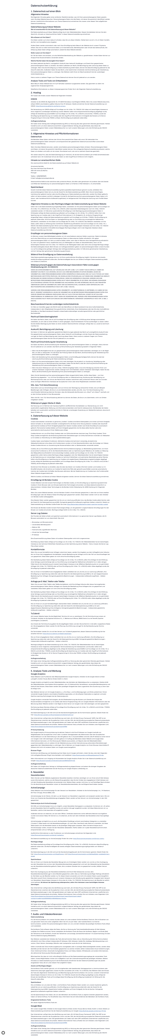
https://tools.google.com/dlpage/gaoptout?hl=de (87, 755)
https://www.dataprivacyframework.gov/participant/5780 (49, 726)
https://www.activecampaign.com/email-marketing (47, 835)
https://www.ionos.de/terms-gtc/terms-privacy (50, 106)
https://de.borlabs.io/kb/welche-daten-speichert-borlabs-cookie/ (87, 504)
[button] (3, 1033)
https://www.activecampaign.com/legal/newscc (49, 854)
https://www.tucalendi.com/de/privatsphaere (57, 633)
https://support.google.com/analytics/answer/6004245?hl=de (55, 760)
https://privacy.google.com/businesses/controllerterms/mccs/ (53, 715)
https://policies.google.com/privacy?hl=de (92, 1011)
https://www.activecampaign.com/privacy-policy (88, 838)
